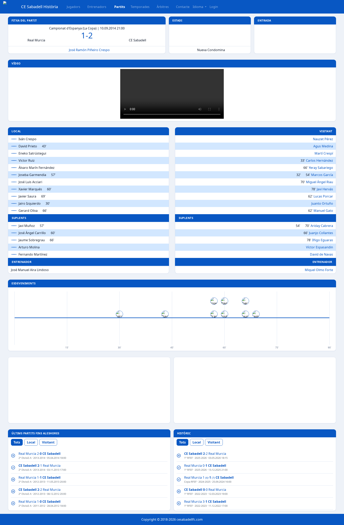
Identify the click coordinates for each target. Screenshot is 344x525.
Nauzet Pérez (323, 139)
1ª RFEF (188, 458)
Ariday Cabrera (322, 226)
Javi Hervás (325, 189)
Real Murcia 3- (205, 501)
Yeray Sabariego (321, 167)
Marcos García (322, 175)
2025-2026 (201, 458)
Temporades (140, 7)
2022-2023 (201, 494)
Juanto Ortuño (322, 203)
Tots (17, 442)
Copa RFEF (190, 481)
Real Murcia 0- (205, 465)
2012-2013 (39, 481)
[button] (117, 7)
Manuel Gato (323, 210)
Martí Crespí (324, 153)
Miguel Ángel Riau (319, 182)
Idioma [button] (198, 7)
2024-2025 (204, 481)
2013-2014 (39, 458)
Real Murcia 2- (40, 453)
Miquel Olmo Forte (319, 270)
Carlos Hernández (319, 160)
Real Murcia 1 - (209, 477)
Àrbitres (163, 7)
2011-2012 (39, 506)
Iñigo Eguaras (322, 240)
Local (31, 442)
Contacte (183, 7)
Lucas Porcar (323, 196)
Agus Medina (323, 146)
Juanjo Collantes (321, 233)
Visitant (48, 442)
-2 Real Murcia (40, 489)
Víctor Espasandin (319, 247)
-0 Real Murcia (205, 489)
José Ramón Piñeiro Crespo (89, 50)
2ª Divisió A (25, 458)
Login (214, 7)
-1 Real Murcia (40, 465)
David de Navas (321, 254)
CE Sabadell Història (39, 6)
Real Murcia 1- (40, 477)
